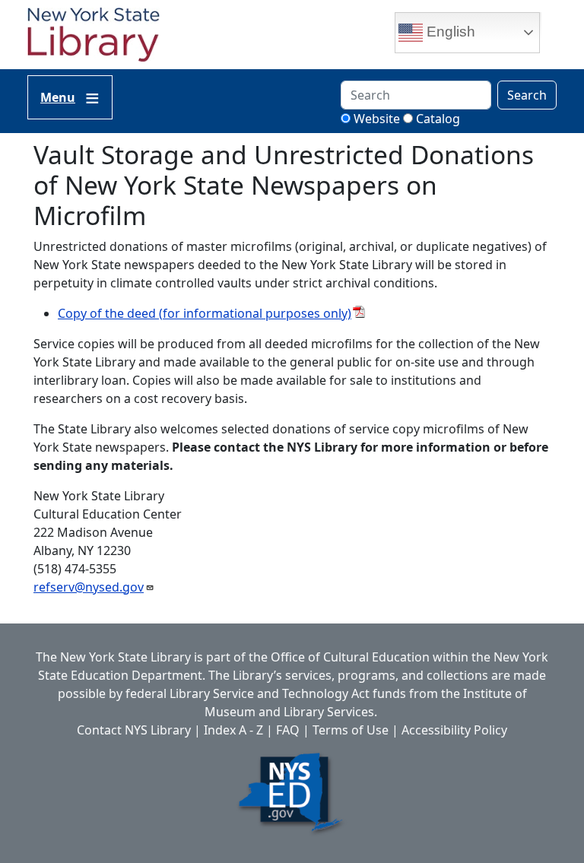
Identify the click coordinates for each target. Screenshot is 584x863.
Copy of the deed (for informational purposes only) (204, 313)
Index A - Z (233, 730)
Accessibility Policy (454, 730)
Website (377, 118)
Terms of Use (351, 730)
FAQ (288, 730)
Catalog (438, 118)
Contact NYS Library (134, 730)
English (449, 32)
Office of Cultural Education (350, 657)
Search (527, 95)
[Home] (99, 36)
